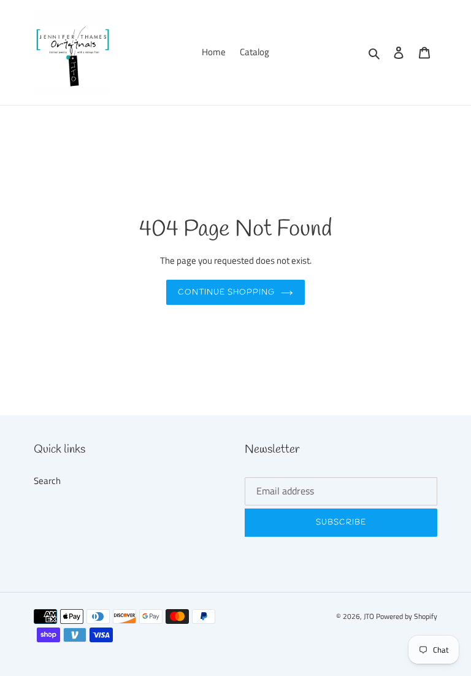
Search (47, 481)
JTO (370, 616)
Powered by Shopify (406, 616)
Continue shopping (226, 292)
